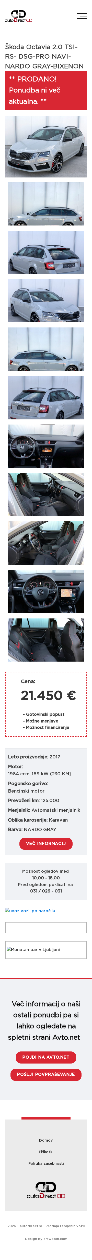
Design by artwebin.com (46, 1239)
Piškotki (46, 1152)
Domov (46, 1140)
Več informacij (46, 844)
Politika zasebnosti (46, 1163)
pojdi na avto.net (46, 1057)
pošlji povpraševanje (46, 1075)
